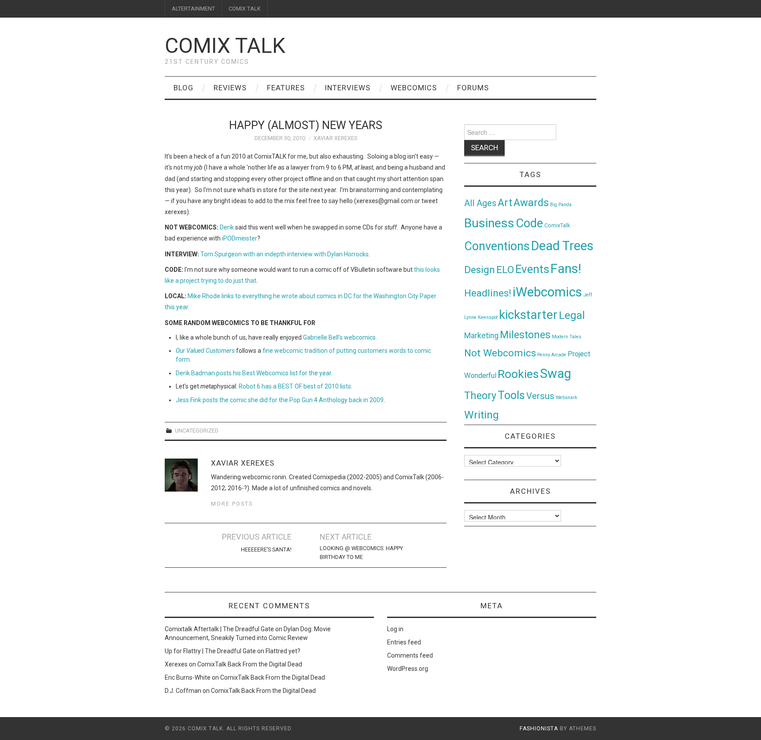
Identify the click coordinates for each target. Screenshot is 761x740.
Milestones (525, 335)
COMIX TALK (245, 8)
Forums (473, 87)
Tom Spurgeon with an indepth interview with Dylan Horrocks (284, 254)
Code (529, 223)
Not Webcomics (500, 353)
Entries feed (404, 642)
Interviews (347, 87)
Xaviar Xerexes (335, 138)
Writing (481, 414)
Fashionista (539, 728)
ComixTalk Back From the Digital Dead (249, 664)
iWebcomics (547, 292)
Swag (555, 373)
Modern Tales (566, 337)
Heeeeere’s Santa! (266, 549)
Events (532, 269)
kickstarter (528, 314)
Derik (227, 227)
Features (286, 87)
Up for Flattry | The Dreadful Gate (210, 651)
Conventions (497, 246)
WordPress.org (407, 668)
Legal (572, 315)
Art (505, 203)
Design (479, 270)
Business (489, 223)
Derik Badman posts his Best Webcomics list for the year (253, 373)
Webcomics (414, 87)
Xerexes (176, 664)
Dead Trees (562, 245)
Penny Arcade (551, 355)
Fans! (565, 268)
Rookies (518, 374)
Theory (480, 395)
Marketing (481, 335)
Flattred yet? (283, 651)
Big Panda (561, 204)
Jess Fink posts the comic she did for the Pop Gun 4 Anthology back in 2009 (280, 399)
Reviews (230, 87)
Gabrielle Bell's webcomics (339, 337)
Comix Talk (225, 45)
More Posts (232, 503)
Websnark (566, 397)
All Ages (480, 203)
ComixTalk (557, 225)
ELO (505, 270)
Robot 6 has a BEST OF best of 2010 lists (295, 386)
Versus (540, 396)
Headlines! (487, 293)
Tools (511, 395)
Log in (395, 629)
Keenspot (488, 317)
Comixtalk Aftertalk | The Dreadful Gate (219, 629)
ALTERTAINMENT (193, 8)
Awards (531, 202)
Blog (183, 87)
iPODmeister (239, 238)
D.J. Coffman (183, 690)
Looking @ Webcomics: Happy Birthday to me (361, 552)
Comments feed (410, 655)
